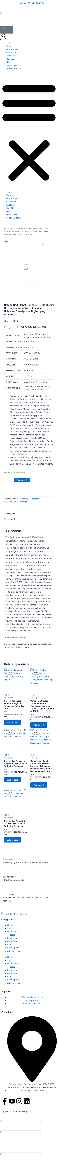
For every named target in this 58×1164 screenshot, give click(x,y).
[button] (29, 131)
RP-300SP (14, 501)
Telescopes (11, 52)
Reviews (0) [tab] (10, 519)
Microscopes (12, 49)
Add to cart (22, 480)
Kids (8, 62)
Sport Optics (11, 65)
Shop (8, 46)
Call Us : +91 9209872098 (32, 3)
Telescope (23, 501)
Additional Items (13, 68)
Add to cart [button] (12, 722)
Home (8, 43)
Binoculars (10, 56)
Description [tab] (9, 514)
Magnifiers (11, 59)
